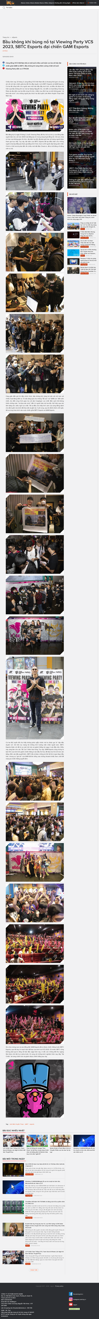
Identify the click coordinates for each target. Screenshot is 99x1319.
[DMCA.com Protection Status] (75, 1308)
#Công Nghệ (67, 3)
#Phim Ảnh (75, 3)
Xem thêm (34, 1270)
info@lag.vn (13, 1301)
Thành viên (92, 3)
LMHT (26, 1124)
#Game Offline (43, 3)
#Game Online (25, 3)
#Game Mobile (34, 3)
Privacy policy (59, 1286)
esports (32, 1124)
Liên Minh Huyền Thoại (16, 1124)
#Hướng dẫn (58, 3)
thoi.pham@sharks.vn (19, 1308)
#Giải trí (82, 3)
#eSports (51, 3)
